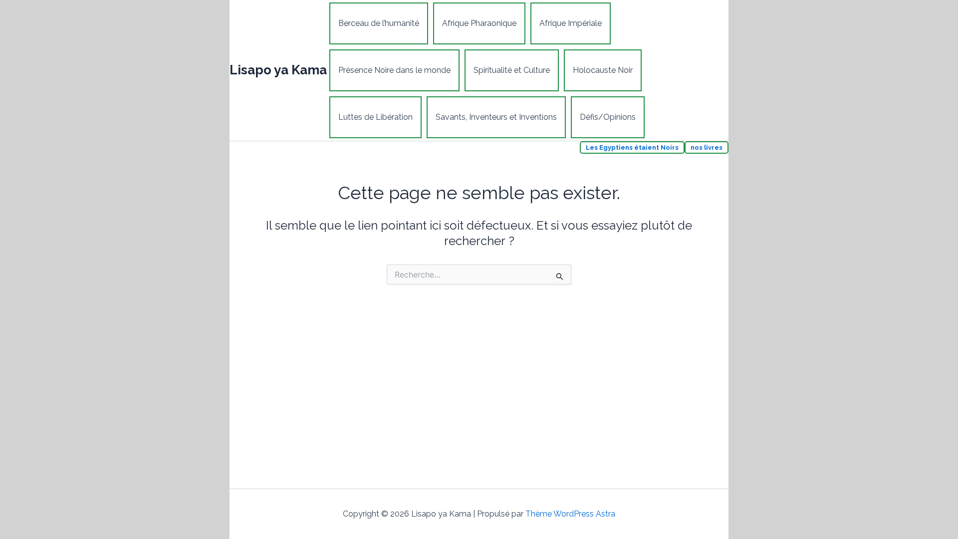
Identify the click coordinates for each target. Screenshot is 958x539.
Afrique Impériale (570, 23)
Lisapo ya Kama (278, 69)
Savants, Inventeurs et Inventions (496, 117)
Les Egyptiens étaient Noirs (632, 147)
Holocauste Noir (603, 70)
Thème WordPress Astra (570, 514)
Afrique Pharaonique (479, 23)
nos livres (706, 147)
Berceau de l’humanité (378, 23)
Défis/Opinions (608, 117)
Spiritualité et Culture (512, 70)
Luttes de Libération (375, 117)
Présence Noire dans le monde (394, 70)
